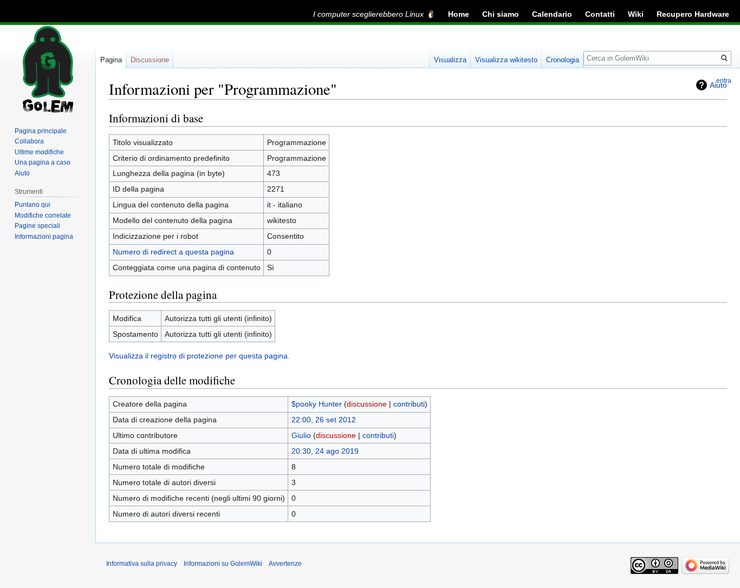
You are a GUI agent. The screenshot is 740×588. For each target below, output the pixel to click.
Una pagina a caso (42, 162)
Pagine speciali (37, 226)
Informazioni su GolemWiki (223, 563)
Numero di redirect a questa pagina (173, 251)
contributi (409, 404)
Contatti (600, 14)
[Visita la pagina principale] (47, 69)
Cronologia (562, 60)
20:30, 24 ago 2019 (325, 451)
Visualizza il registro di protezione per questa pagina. (199, 355)
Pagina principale (41, 131)
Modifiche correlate (43, 215)
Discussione (150, 60)
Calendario (552, 14)
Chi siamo (500, 14)
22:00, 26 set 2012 (323, 419)
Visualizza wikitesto (506, 60)
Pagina (111, 60)
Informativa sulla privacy (141, 563)
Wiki (636, 14)
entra (723, 80)
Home (458, 14)
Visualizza (450, 60)
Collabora (29, 141)
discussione (367, 404)
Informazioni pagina (44, 236)
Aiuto (22, 173)
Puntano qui (32, 204)
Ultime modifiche (39, 152)
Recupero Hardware (693, 14)
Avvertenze (285, 563)
